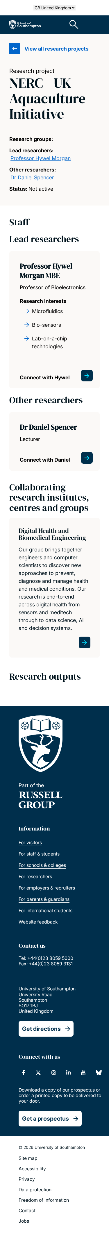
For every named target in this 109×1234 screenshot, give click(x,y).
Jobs (24, 1221)
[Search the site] (74, 24)
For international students (45, 910)
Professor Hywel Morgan (40, 158)
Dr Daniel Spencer (32, 177)
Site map (28, 1158)
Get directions (41, 1028)
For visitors (30, 842)
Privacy (27, 1179)
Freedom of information (44, 1200)
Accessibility (32, 1169)
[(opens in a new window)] (24, 1073)
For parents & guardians (44, 899)
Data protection (35, 1189)
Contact (27, 1210)
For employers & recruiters (47, 888)
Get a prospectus (45, 1118)
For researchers (35, 876)
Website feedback (38, 922)
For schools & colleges (42, 865)
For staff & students (39, 854)
